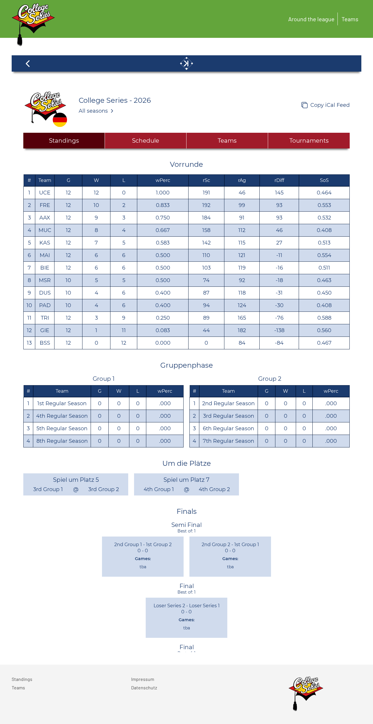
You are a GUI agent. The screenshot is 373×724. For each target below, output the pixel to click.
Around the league (311, 18)
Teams (350, 18)
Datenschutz (144, 687)
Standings (22, 679)
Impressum (142, 679)
